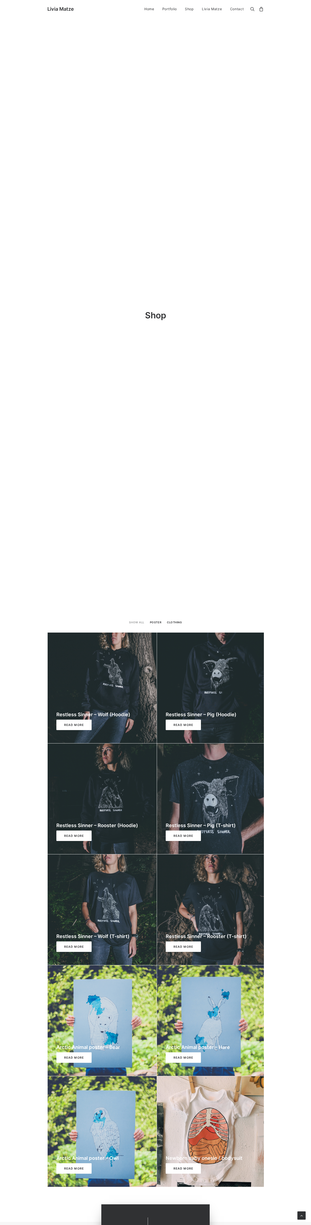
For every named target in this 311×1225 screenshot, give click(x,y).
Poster (155, 622)
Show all (136, 622)
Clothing (174, 622)
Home (149, 9)
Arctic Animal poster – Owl (87, 1158)
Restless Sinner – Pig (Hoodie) (201, 714)
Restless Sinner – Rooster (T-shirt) (206, 936)
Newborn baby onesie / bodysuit (204, 1158)
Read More (74, 725)
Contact (237, 9)
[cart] (260, 10)
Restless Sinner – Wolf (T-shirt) (93, 936)
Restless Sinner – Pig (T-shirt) (201, 825)
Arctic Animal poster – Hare (198, 1047)
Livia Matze (212, 9)
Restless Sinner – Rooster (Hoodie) (97, 825)
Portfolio (169, 9)
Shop (189, 9)
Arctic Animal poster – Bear (88, 1047)
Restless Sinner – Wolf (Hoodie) (93, 714)
